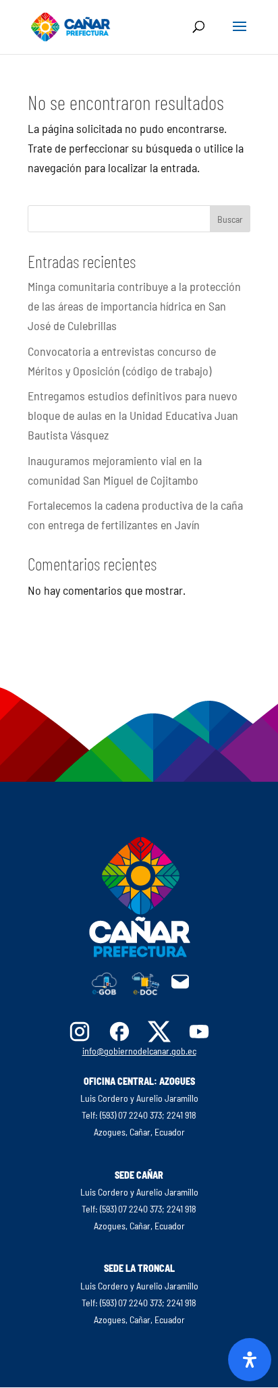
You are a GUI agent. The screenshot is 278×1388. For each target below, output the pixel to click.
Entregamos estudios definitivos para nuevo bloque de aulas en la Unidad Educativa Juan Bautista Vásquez (133, 415)
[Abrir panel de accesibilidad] (249, 1359)
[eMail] (180, 987)
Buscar (230, 219)
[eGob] (104, 991)
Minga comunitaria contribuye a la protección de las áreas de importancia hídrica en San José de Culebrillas (134, 306)
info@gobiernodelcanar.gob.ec (139, 1051)
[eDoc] (146, 991)
